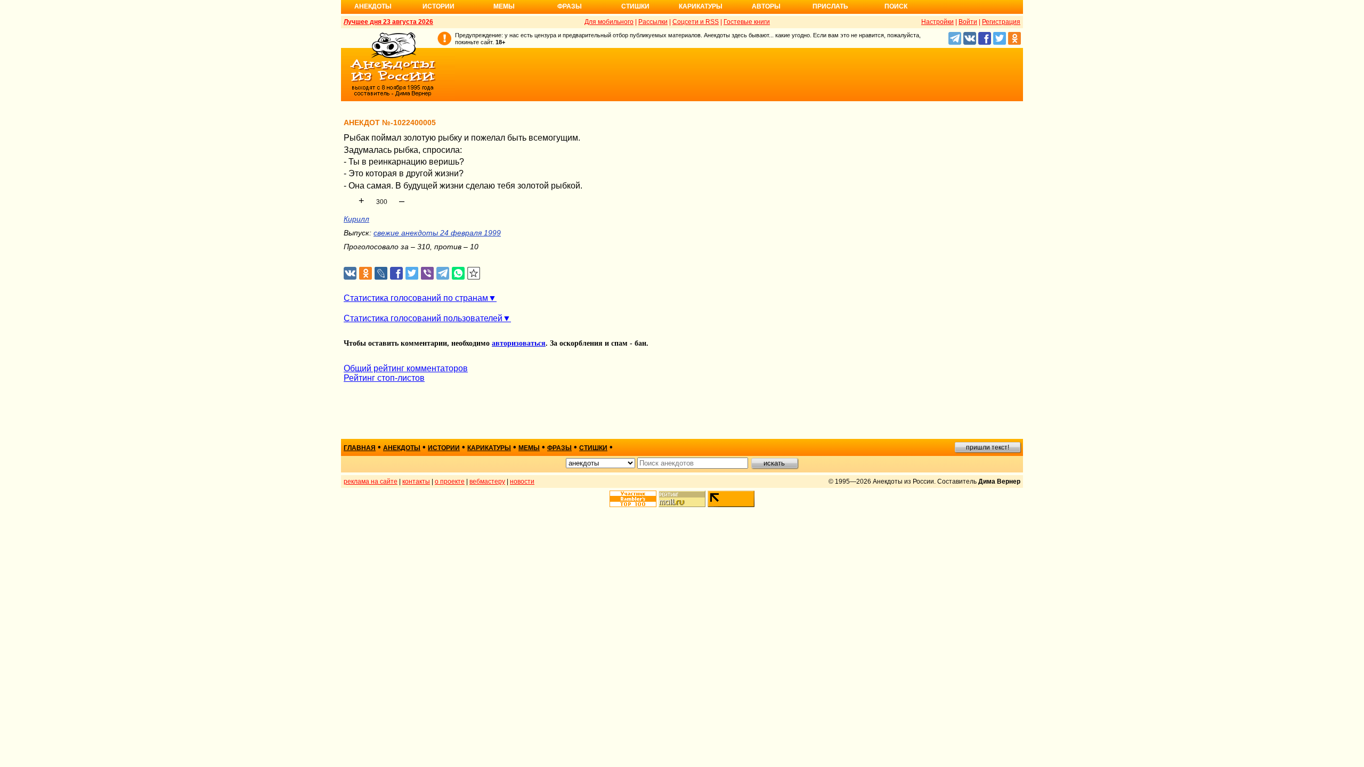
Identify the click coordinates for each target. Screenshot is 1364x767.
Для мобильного (609, 22)
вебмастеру (487, 481)
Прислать (830, 6)
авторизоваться (519, 343)
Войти (968, 22)
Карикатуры (700, 6)
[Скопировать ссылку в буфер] (474, 273)
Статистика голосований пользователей (423, 318)
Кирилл (356, 219)
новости (522, 481)
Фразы (569, 6)
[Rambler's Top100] (633, 499)
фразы (559, 448)
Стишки (635, 6)
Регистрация (1001, 22)
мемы (529, 448)
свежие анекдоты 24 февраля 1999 (437, 233)
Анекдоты (373, 6)
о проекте (450, 481)
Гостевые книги (747, 22)
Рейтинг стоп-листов (384, 377)
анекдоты (401, 448)
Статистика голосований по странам (416, 298)
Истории (438, 6)
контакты (416, 481)
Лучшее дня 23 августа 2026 (388, 22)
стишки (593, 448)
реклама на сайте (370, 481)
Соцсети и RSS (695, 22)
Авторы (766, 6)
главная (360, 448)
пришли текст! (987, 447)
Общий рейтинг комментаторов (406, 368)
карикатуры (489, 448)
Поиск (895, 6)
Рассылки (653, 22)
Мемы (504, 6)
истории (444, 448)
